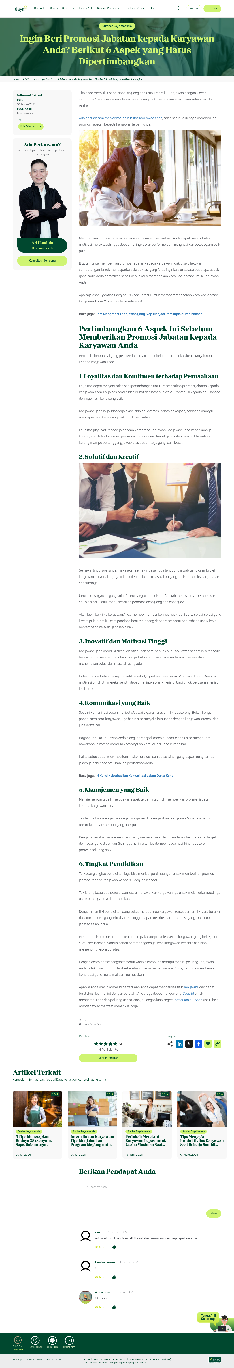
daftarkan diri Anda (188, 1000)
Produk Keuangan (108, 8)
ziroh (98, 1232)
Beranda (39, 8)
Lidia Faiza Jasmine (30, 126)
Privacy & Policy (55, 1359)
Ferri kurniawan (105, 1262)
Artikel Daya (31, 79)
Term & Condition (34, 1359)
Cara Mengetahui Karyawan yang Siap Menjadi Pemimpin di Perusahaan (148, 314)
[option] (117, 47)
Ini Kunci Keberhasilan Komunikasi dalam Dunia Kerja (134, 776)
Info (151, 8)
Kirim (214, 1213)
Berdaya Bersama (62, 8)
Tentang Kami (134, 8)
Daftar (212, 8)
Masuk (194, 8)
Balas (98, 1247)
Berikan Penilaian (108, 1057)
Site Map (17, 1359)
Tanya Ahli (85, 8)
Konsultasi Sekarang (42, 260)
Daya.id (188, 994)
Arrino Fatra (102, 1292)
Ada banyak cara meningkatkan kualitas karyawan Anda (120, 118)
